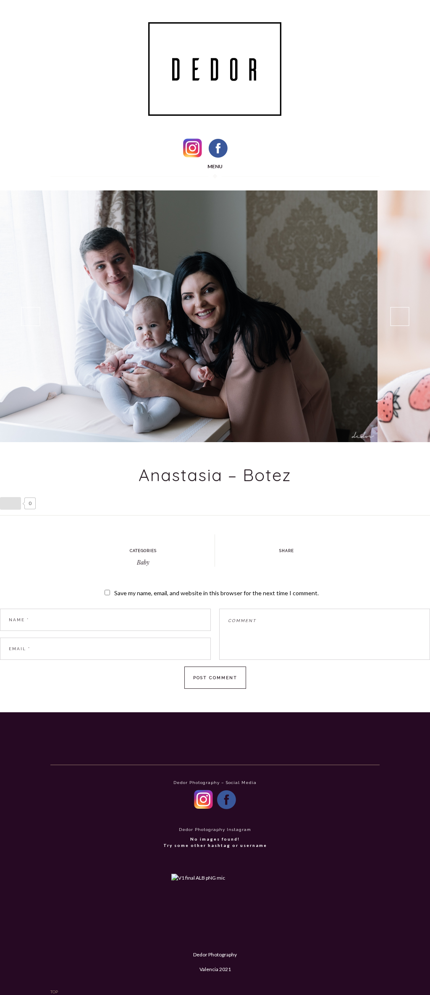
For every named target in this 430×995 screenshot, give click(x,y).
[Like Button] (10, 503)
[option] (189, 316)
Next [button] (399, 316)
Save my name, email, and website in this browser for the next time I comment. (216, 592)
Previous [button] (30, 316)
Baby (143, 562)
